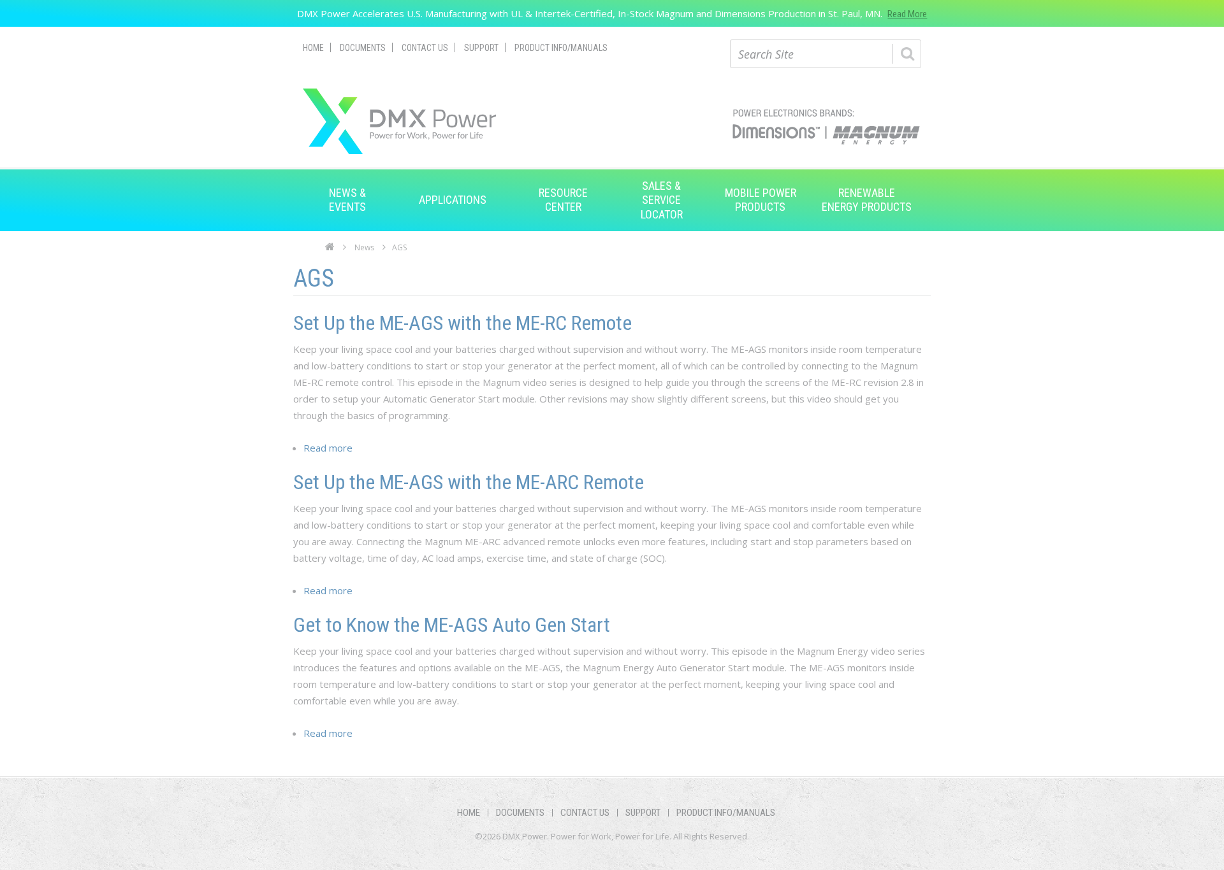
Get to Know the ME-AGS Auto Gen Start (451, 625)
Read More (907, 14)
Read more (328, 447)
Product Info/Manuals (561, 48)
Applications (452, 199)
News (364, 247)
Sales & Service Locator (662, 200)
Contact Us (425, 48)
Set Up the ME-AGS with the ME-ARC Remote (468, 482)
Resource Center (563, 199)
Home (313, 48)
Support (481, 48)
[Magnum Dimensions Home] (399, 121)
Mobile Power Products (760, 199)
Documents (363, 48)
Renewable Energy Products (867, 199)
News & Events (347, 199)
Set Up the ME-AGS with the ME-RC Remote (462, 323)
